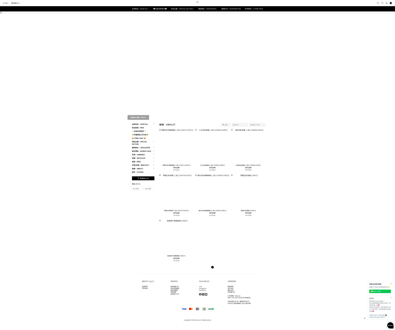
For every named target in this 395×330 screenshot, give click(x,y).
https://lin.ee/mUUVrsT (377, 317)
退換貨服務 (174, 290)
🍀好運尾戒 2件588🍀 (140, 134)
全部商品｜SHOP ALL (140, 9)
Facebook (202, 290)
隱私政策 (230, 290)
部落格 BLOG (175, 294)
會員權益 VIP (175, 286)
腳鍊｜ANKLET (141, 117)
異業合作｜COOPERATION (231, 9)
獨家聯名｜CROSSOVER (207, 9)
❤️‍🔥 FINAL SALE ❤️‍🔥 (139, 138)
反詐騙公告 (231, 292)
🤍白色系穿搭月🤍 (160, 9)
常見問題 (173, 292)
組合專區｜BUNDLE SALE (141, 151)
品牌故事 (145, 286)
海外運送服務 (175, 288)
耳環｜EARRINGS (138, 154)
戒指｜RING (136, 161)
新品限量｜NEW (138, 127)
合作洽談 (230, 288)
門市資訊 (145, 288)
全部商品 (133, 117)
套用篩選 (144, 178)
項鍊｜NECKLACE (138, 158)
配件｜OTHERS (137, 172)
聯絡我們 (230, 286)
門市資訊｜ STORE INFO (254, 9)
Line (200, 286)
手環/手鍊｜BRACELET (140, 165)
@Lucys (237, 296)
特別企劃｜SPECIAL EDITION (182, 9)
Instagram (202, 288)
